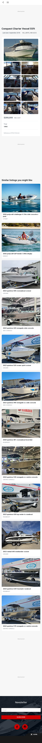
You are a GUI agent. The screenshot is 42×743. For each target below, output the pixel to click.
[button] (12, 68)
